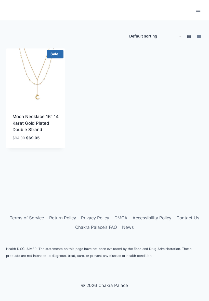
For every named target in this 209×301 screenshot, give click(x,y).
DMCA (120, 217)
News (128, 227)
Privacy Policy (95, 217)
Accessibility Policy (152, 217)
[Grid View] (189, 36)
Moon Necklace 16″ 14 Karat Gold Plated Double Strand (35, 123)
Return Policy (62, 217)
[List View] (199, 36)
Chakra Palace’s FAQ (96, 227)
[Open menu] (198, 10)
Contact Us (187, 217)
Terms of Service (27, 217)
